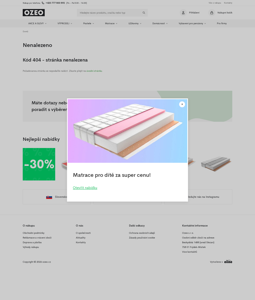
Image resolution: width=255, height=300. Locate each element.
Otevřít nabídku (85, 187)
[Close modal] (182, 104)
